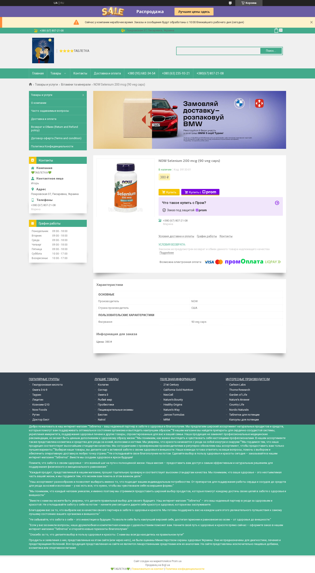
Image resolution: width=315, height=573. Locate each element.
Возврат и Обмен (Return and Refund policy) (54, 128)
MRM (167, 419)
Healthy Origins (173, 404)
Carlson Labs (237, 384)
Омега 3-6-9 (39, 389)
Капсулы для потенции (244, 419)
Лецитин (37, 399)
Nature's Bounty (173, 399)
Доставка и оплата (107, 73)
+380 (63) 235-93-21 (176, 73)
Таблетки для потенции (244, 414)
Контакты (80, 73)
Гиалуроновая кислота (47, 384)
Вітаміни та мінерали (76, 84)
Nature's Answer (239, 399)
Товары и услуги (46, 84)
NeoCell (168, 394)
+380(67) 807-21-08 (210, 73)
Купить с (195, 192)
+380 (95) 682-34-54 (141, 73)
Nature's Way (172, 409)
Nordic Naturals (239, 409)
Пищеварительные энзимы (115, 409)
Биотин (102, 414)
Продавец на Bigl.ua (157, 565)
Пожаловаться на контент (148, 568)
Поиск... (271, 50)
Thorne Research (239, 389)
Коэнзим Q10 (40, 404)
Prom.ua (177, 561)
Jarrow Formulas (174, 414)
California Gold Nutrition (178, 389)
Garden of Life (238, 394)
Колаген (103, 384)
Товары (55, 73)
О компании (38, 102)
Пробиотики (106, 404)
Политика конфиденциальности (184, 568)
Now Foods (39, 409)
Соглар (102, 389)
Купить (171, 192)
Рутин (36, 414)
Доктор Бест (41, 419)
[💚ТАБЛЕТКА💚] (43, 50)
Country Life (236, 404)
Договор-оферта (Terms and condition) (56, 138)
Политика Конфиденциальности (52, 146)
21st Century (171, 384)
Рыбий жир (105, 399)
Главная (38, 73)
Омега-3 (103, 394)
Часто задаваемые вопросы (50, 110)
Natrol (101, 419)
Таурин (36, 394)
